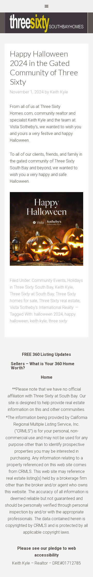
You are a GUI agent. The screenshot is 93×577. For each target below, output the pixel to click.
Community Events (49, 280)
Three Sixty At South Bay (46, 22)
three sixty (58, 320)
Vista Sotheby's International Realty (42, 307)
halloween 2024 (48, 314)
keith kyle (38, 320)
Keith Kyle (64, 287)
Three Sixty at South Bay (32, 293)
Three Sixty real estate (59, 300)
